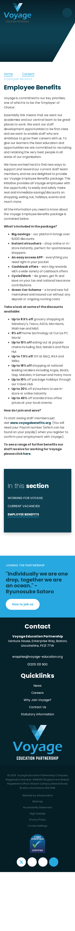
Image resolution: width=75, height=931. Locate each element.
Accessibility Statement (37, 807)
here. (27, 453)
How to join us (22, 604)
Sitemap (37, 801)
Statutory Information (37, 714)
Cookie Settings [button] (37, 825)
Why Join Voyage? (37, 700)
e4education (45, 795)
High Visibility (37, 813)
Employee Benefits (18, 79)
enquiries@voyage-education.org (37, 656)
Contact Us (37, 707)
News (37, 685)
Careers (28, 74)
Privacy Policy (37, 819)
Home (8, 74)
